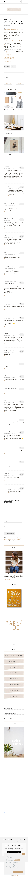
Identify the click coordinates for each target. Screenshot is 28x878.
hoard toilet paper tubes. (10, 713)
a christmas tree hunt (9, 57)
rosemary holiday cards (9, 55)
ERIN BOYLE (7, 77)
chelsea (6, 363)
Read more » (7, 579)
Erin (9, 186)
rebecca (6, 447)
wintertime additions (9, 58)
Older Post (20, 83)
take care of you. (8, 715)
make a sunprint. (8, 708)
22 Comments (6, 71)
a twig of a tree (7, 61)
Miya (5, 252)
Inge (5, 400)
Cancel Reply (8, 502)
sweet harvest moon (10, 388)
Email (5, 521)
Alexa (6, 303)
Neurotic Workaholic (11, 203)
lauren (6, 235)
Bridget (6, 473)
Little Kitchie (8, 266)
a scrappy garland (8, 54)
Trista (6, 333)
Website (5, 526)
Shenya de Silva (9, 218)
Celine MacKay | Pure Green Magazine (10, 282)
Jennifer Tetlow (9, 350)
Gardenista (6, 45)
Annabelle (7, 431)
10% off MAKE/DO (18, 872)
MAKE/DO (17, 860)
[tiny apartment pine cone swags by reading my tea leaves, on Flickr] (12, 40)
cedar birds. (7, 154)
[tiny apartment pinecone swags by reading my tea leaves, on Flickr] (12, 29)
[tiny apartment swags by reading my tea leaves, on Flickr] (9, 51)
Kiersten (7, 316)
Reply (21, 167)
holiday (7, 66)
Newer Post (8, 83)
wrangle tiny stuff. (8, 710)
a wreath (15, 53)
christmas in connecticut (10, 60)
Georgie (6, 166)
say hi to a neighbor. (9, 718)
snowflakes (6, 63)
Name (5, 516)
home (13, 66)
